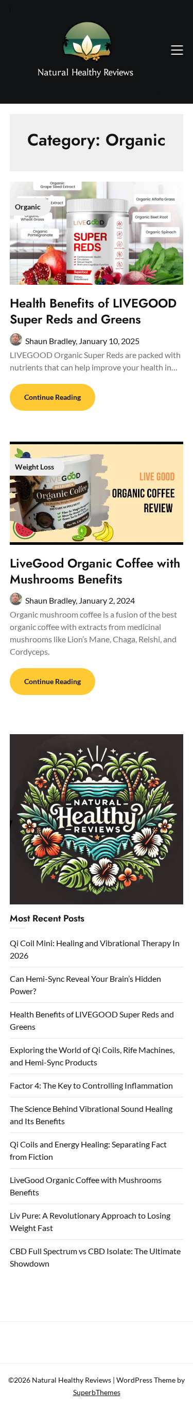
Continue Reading (52, 397)
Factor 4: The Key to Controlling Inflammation (91, 1085)
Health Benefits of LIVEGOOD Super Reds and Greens (93, 311)
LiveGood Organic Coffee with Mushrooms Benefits (95, 571)
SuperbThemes (96, 1392)
